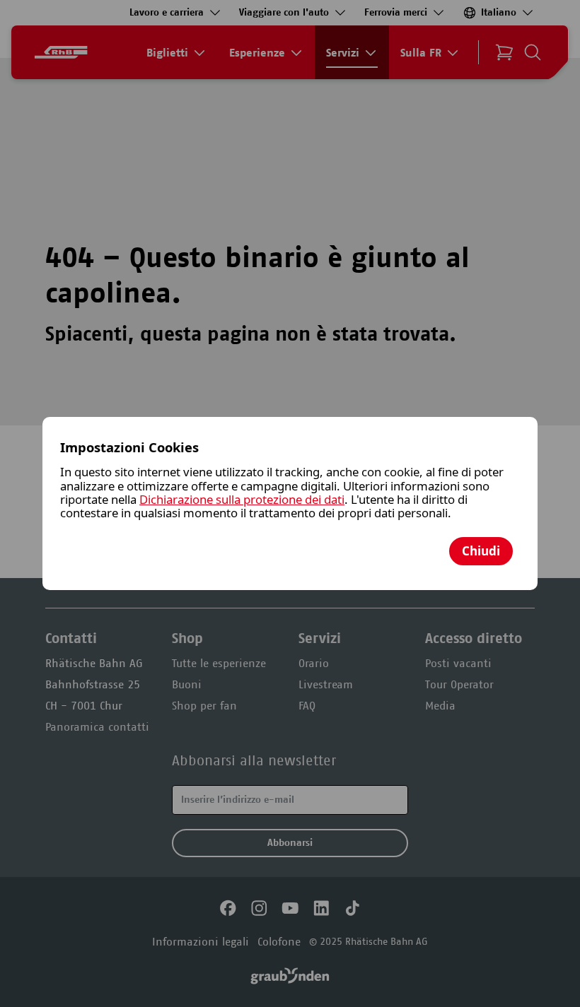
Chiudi (481, 551)
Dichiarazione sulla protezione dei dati (241, 499)
